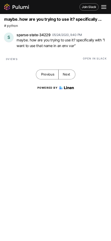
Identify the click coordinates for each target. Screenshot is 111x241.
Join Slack (89, 7)
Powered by (47, 87)
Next (66, 74)
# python (11, 26)
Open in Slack (95, 58)
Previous (47, 74)
